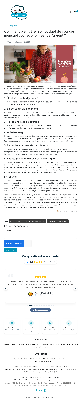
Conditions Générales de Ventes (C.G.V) (25, 367)
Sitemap (6, 344)
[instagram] (45, 390)
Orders (26, 359)
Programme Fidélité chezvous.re (40, 361)
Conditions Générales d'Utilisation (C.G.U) (55, 367)
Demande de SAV (51, 372)
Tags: (6, 221)
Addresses (33, 359)
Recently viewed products (69, 344)
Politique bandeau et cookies (33, 372)
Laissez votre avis (41, 310)
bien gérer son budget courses (34, 221)
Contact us (44, 344)
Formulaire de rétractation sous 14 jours (18, 369)
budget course (15, 221)
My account (18, 359)
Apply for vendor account (58, 359)
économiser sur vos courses (57, 221)
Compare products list (35, 347)
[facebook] (36, 390)
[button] (6, 12)
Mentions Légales (39, 369)
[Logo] (19, 12)
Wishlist (45, 359)
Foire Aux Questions (17, 344)
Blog (57, 344)
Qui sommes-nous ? (32, 344)
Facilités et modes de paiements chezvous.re (61, 369)
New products (48, 347)
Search (52, 344)
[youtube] (40, 390)
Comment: (7, 230)
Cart (40, 359)
